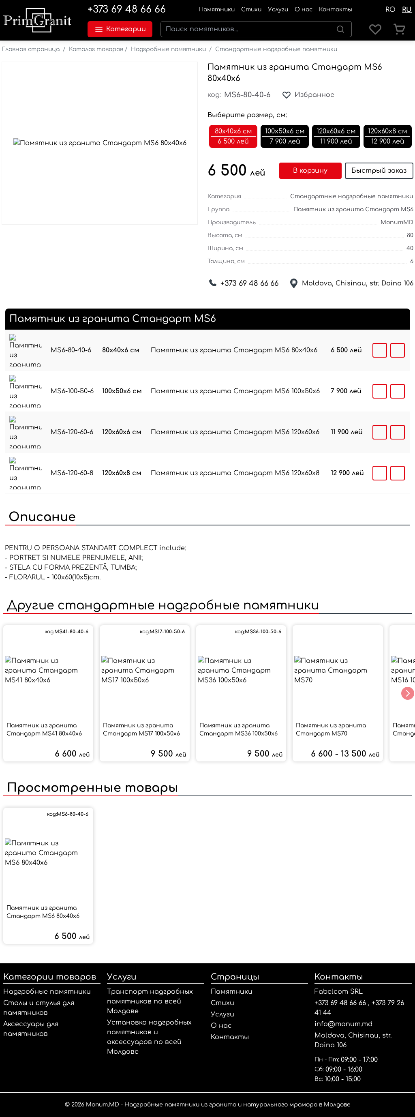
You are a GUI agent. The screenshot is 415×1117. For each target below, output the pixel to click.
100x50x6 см (122, 391)
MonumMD (397, 222)
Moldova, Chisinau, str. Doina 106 (357, 283)
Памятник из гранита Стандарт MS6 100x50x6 (235, 391)
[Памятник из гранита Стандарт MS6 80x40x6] (25, 350)
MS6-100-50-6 (72, 391)
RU (407, 9)
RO (390, 9)
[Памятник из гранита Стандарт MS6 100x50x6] (25, 391)
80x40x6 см (120, 350)
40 (409, 248)
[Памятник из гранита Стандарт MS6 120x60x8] (25, 473)
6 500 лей (346, 350)
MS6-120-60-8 (72, 473)
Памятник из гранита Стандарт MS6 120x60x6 (235, 432)
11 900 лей (347, 432)
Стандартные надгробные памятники (276, 49)
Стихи (251, 9)
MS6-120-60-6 (72, 432)
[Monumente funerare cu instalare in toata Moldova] (37, 20)
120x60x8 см (121, 473)
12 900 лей (347, 473)
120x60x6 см (121, 432)
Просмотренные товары (90, 788)
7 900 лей (346, 391)
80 (410, 235)
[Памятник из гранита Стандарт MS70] (338, 670)
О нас (303, 9)
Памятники (217, 9)
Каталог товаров (96, 49)
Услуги (278, 9)
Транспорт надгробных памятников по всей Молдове (150, 1001)
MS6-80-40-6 (71, 350)
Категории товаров (49, 977)
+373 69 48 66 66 (127, 9)
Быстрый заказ (378, 170)
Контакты (335, 9)
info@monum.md (343, 1024)
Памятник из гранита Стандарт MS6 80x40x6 (234, 350)
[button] (407, 693)
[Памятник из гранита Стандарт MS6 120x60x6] (25, 432)
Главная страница (31, 49)
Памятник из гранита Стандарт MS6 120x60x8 (235, 473)
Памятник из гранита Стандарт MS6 (353, 209)
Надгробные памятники (168, 49)
